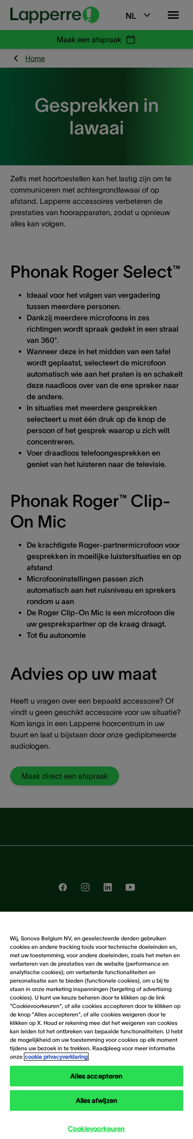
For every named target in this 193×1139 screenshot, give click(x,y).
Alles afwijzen (97, 1100)
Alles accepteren (96, 1076)
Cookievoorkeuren (96, 1128)
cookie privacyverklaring (56, 1057)
